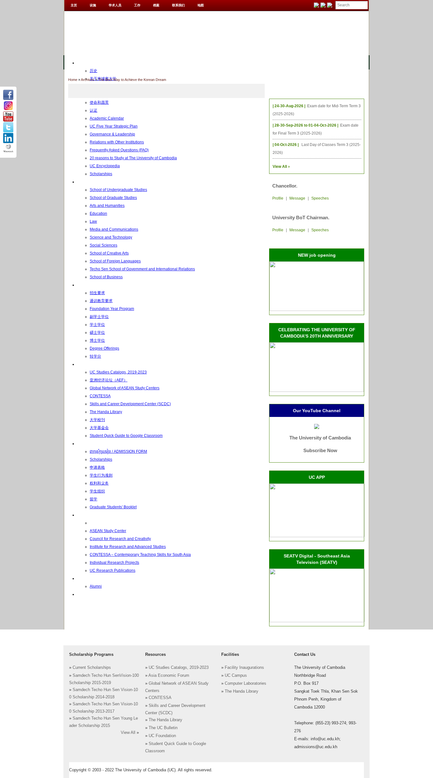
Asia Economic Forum (168, 675)
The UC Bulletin (163, 728)
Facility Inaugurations (244, 667)
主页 (74, 5)
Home (72, 80)
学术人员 (115, 5)
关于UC (83, 63)
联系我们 (178, 5)
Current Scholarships (92, 667)
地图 (200, 5)
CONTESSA (160, 698)
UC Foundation (162, 736)
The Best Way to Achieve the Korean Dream (132, 80)
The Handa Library (165, 720)
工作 (137, 5)
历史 (93, 71)
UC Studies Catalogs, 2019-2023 (179, 667)
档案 (156, 5)
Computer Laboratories (245, 683)
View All (128, 732)
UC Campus (236, 675)
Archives (87, 80)
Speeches (320, 198)
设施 (93, 5)
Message (297, 198)
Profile (277, 198)
